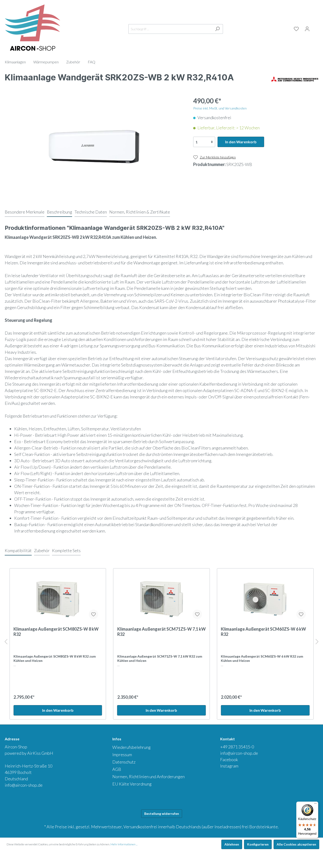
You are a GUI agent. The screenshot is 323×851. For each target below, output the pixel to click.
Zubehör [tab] (42, 550)
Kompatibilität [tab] (18, 550)
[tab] (24, 212)
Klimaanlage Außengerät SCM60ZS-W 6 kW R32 (263, 631)
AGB (116, 769)
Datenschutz (123, 761)
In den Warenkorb (241, 142)
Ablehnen (231, 844)
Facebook (229, 759)
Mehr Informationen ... (123, 844)
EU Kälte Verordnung (132, 783)
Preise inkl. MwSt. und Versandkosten (220, 108)
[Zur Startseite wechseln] (32, 28)
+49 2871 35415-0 (237, 746)
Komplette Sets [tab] (66, 550)
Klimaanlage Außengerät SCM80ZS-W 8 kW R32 (56, 631)
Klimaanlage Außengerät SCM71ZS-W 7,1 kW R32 (161, 631)
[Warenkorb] (315, 28)
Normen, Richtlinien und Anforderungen (148, 776)
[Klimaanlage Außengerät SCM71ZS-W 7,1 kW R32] (161, 599)
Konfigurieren (258, 844)
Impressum (122, 754)
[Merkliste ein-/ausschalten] (93, 614)
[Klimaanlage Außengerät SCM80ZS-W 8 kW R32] (57, 599)
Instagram (229, 765)
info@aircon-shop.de (24, 785)
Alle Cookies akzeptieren (296, 844)
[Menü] (315, 804)
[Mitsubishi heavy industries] (294, 78)
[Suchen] (217, 29)
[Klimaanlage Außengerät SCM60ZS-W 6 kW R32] (265, 599)
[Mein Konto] (307, 28)
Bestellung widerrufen (161, 814)
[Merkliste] (296, 28)
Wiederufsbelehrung (131, 747)
